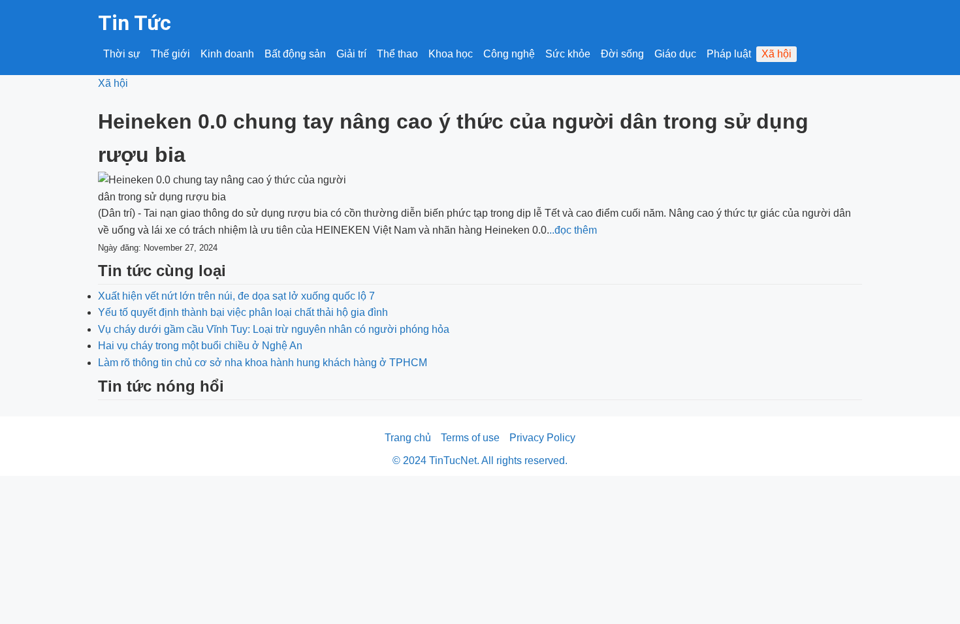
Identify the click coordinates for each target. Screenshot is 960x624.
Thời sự (121, 53)
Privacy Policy (542, 437)
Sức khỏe (567, 53)
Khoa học (450, 53)
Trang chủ (408, 437)
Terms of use (470, 437)
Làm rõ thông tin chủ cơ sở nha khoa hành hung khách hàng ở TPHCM (262, 362)
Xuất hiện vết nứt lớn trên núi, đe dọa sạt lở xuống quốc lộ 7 (236, 296)
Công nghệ (509, 53)
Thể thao (397, 53)
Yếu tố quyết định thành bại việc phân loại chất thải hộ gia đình (243, 312)
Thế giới (170, 53)
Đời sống (622, 53)
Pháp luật (729, 53)
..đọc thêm (573, 230)
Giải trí (351, 53)
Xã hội (776, 53)
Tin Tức (134, 22)
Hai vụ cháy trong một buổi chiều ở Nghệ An (200, 345)
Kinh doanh (227, 53)
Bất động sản (295, 53)
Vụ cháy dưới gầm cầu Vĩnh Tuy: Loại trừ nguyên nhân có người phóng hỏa (273, 329)
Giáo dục (675, 53)
